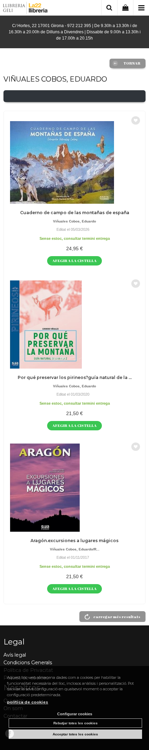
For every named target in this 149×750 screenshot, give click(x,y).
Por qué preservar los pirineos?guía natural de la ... (75, 377)
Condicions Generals (27, 662)
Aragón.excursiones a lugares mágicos (74, 540)
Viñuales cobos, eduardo (74, 221)
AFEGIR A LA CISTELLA (74, 260)
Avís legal (14, 655)
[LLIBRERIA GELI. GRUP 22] (25, 9)
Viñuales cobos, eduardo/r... (74, 549)
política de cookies (27, 702)
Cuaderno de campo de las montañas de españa (74, 212)
